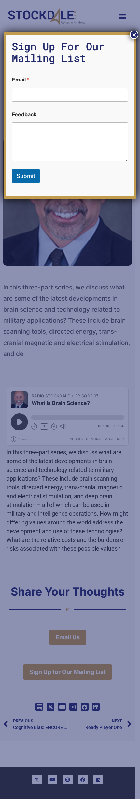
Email (21, 80)
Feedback (24, 114)
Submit (26, 176)
